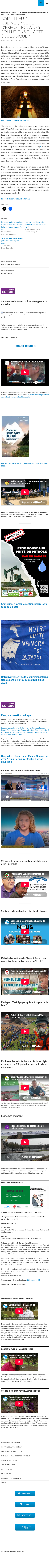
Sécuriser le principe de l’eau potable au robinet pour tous (12, 240)
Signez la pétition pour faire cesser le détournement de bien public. (25, 396)
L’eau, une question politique (16, 715)
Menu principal (47, 3)
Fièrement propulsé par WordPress (12, 1551)
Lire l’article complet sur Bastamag (15, 120)
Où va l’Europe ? (7, 271)
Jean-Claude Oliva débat (35, 756)
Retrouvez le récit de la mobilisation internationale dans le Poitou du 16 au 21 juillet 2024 (25, 679)
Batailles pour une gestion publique (16, 12)
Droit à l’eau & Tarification (11, 1451)
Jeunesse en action (8, 1465)
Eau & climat (6, 1474)
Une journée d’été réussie (10, 263)
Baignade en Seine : (11, 756)
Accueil (4, 1483)
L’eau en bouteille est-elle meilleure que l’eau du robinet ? (35, 224)
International (7, 1469)
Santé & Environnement (15, 14)
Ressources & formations (11, 1478)
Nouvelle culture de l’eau (11, 1447)
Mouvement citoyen (9, 1460)
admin (20, 41)
